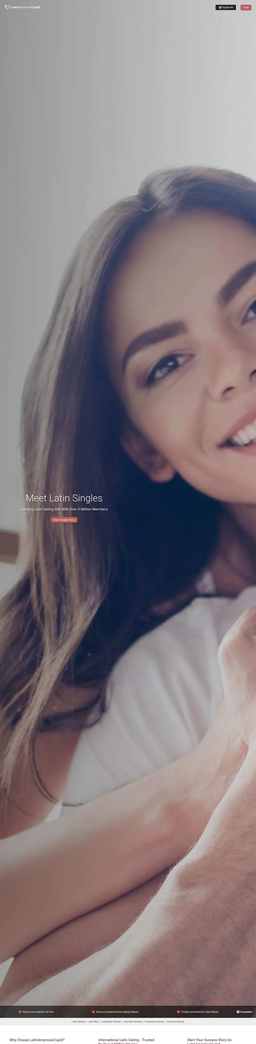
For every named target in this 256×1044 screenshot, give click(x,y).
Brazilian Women (132, 1021)
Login (246, 7)
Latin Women (78, 1021)
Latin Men (93, 1021)
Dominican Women (154, 1021)
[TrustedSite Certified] (245, 1012)
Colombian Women (111, 1021)
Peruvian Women (175, 1021)
